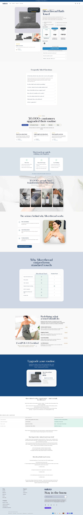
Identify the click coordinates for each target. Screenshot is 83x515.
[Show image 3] (36, 37)
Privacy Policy (63, 501)
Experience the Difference (24, 246)
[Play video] (25, 197)
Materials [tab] (51, 125)
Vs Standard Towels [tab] (34, 125)
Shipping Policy (5, 505)
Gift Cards (4, 497)
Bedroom (4, 492)
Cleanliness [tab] (25, 125)
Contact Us (25, 492)
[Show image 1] (19, 37)
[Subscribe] (66, 497)
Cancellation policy (30, 513)
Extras (4, 495)
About (24, 490)
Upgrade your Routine (48, 377)
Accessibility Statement (7, 507)
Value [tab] (58, 125)
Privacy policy (14, 513)
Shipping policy (25, 513)
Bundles (4, 490)
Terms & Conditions (6, 504)
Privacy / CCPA (5, 502)
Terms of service (19, 513)
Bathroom (4, 494)
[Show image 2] (28, 37)
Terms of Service (56, 501)
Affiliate (24, 494)
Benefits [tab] (43, 125)
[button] (75, 3)
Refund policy (10, 513)
